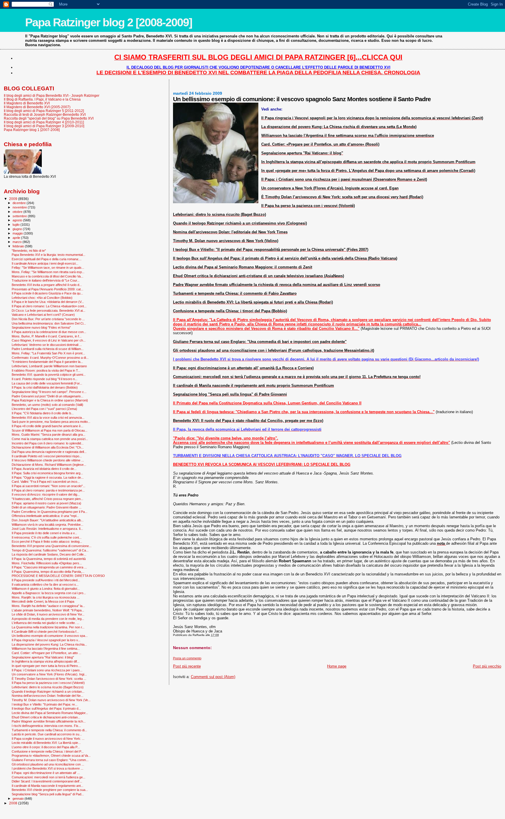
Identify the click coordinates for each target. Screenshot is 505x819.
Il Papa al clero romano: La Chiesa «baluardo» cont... (49, 306)
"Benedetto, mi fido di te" (29, 250)
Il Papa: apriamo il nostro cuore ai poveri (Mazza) (46, 503)
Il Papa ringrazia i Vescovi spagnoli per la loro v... (46, 640)
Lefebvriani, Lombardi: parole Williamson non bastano (49, 366)
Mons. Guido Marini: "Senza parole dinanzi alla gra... (48, 434)
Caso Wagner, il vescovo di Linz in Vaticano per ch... (49, 340)
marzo (18, 242)
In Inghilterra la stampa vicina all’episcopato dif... (45, 661)
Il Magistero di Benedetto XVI (27, 103)
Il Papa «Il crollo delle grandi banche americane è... (47, 426)
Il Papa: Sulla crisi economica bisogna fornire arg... (47, 473)
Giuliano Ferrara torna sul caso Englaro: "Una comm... (50, 760)
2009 (13, 199)
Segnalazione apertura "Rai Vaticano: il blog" (43, 657)
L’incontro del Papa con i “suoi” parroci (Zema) (44, 409)
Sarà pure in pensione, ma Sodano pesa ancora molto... (51, 421)
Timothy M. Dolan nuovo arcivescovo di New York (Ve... (51, 700)
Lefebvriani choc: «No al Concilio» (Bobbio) (42, 297)
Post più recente (187, 666)
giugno (18, 229)
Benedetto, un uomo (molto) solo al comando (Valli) (47, 404)
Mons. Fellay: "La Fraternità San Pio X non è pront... (48, 353)
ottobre (18, 211)
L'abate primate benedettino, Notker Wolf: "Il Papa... (48, 610)
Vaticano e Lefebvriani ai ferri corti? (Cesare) (43, 314)
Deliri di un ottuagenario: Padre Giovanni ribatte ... (47, 507)
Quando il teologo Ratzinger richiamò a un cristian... (48, 691)
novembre (20, 207)
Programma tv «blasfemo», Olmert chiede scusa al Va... (51, 755)
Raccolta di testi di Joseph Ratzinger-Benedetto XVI (45, 114)
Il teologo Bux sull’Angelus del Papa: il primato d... (46, 708)
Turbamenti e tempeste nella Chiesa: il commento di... (49, 730)
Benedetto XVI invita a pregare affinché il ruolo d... (47, 285)
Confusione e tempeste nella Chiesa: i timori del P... (48, 751)
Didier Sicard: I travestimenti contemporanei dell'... (47, 781)
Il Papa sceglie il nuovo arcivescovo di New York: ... (48, 738)
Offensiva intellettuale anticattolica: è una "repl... (45, 516)
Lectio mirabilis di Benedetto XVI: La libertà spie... (46, 742)
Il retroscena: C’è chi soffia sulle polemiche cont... (47, 537)
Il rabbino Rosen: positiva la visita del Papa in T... (46, 370)
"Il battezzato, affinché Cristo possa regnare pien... (47, 499)
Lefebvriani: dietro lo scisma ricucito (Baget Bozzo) (48, 687)
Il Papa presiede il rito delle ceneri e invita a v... (44, 533)
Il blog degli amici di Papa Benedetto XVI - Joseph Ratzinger (51, 95)
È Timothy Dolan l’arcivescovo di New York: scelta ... (49, 678)
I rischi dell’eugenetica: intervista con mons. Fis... (46, 725)
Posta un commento (187, 658)
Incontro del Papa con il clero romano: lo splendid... (48, 443)
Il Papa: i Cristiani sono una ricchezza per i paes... (47, 670)
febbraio (19, 246)
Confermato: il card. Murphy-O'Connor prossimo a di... (50, 357)
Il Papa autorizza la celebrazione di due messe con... (49, 332)
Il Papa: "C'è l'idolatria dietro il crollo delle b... (43, 413)
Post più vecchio (487, 666)
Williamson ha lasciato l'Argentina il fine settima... (46, 648)
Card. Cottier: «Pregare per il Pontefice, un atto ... (46, 653)
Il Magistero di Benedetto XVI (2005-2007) (37, 107)
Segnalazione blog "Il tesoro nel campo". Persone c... (49, 392)
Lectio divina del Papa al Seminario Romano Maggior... (50, 713)
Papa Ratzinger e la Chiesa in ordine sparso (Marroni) (50, 400)
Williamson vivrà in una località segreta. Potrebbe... (47, 524)
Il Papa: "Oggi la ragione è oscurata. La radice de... (48, 477)
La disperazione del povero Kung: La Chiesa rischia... (49, 644)
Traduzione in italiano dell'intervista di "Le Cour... (45, 280)
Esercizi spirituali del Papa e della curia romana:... (47, 259)
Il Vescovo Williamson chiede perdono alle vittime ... (48, 460)
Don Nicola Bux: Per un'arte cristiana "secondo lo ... (48, 319)
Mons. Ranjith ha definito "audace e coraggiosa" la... (48, 606)
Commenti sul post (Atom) (213, 677)
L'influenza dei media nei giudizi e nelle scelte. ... (45, 623)
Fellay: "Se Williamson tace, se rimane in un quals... (48, 267)
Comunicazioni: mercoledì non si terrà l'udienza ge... (48, 777)
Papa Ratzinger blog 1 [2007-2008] (32, 130)
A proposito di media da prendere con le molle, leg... (48, 618)
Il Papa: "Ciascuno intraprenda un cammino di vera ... (49, 567)
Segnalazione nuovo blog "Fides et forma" (41, 327)
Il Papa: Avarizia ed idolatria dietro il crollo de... (44, 468)
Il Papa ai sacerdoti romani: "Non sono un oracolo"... (48, 486)
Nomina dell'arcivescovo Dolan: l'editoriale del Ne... (47, 695)
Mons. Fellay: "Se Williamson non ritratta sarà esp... (48, 272)
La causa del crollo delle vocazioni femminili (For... (47, 383)
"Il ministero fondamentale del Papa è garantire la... (47, 361)
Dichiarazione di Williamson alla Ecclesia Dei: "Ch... (48, 447)
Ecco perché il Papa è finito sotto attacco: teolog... (47, 541)
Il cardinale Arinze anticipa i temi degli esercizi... (45, 263)
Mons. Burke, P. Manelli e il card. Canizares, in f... (47, 336)
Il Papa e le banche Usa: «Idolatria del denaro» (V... (48, 302)
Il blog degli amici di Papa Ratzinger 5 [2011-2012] (44, 111)
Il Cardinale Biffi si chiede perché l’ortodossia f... (45, 631)
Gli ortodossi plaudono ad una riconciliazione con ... (48, 764)
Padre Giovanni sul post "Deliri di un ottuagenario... (47, 396)
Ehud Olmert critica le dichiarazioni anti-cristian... (46, 717)
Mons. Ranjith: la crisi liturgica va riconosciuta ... (45, 597)
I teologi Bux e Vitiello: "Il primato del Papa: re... (44, 704)
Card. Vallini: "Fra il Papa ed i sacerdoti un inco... (46, 481)
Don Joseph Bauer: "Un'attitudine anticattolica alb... (48, 520)
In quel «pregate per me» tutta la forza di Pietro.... (46, 666)
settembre (20, 216)
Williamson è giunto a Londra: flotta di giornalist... (46, 588)
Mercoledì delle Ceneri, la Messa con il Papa (43, 601)
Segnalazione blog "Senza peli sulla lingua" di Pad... (48, 794)
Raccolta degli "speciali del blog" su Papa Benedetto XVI (49, 118)
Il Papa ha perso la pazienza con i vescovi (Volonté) (48, 682)
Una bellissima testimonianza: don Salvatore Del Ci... (49, 323)
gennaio (19, 798)
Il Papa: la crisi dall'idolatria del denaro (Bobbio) (45, 387)
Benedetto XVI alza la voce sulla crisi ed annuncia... (48, 417)
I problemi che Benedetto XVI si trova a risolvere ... (47, 768)
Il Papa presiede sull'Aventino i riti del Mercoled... (46, 580)
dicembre (20, 203)
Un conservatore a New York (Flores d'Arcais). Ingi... (49, 674)
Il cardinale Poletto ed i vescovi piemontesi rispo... (47, 456)
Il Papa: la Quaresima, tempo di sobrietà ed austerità (49, 559)
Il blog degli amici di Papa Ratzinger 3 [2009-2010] (44, 126)
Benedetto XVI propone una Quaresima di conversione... (51, 546)
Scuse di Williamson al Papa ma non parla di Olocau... (49, 430)
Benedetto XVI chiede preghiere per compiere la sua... (50, 790)
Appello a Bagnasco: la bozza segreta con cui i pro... (49, 593)
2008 (13, 803)
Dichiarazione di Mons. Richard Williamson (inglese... (49, 464)
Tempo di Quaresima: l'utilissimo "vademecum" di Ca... (50, 550)
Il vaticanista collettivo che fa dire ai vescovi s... (45, 584)
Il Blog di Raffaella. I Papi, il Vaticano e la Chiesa (42, 99)
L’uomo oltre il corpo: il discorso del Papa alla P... (46, 747)
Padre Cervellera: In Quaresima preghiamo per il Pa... (49, 511)
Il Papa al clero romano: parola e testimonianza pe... (48, 490)
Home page (336, 666)
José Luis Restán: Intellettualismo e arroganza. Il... (47, 528)
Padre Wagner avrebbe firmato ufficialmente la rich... (49, 721)
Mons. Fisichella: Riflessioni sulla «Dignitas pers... (47, 563)
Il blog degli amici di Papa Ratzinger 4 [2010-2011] (44, 122)
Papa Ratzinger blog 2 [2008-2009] (108, 22)
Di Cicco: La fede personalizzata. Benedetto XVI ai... (48, 310)
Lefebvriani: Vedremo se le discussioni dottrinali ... (47, 344)
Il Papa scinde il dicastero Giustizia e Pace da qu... (47, 293)
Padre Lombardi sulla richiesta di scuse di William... (48, 349)
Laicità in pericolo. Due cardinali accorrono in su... (47, 734)
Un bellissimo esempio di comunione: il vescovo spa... (50, 635)
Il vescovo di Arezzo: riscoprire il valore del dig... (46, 494)
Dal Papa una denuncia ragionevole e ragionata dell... (49, 452)
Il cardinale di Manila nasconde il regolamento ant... (47, 785)
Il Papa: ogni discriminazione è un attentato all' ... (46, 773)
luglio (16, 224)
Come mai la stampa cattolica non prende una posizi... (50, 439)
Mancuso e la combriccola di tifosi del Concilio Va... (47, 276)
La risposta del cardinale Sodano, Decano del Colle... (49, 554)
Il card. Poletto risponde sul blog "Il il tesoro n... (44, 379)
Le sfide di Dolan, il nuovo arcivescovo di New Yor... (48, 614)
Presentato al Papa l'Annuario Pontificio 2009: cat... (47, 289)
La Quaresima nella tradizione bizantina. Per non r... (48, 627)
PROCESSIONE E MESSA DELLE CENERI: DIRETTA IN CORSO (58, 575)
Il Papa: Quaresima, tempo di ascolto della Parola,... (48, 571)
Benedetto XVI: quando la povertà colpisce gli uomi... (49, 374)
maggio (18, 233)
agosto (18, 220)
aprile (17, 237)
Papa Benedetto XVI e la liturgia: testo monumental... (48, 254)
